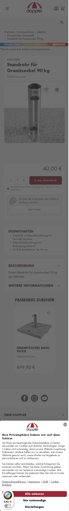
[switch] (8, 506)
